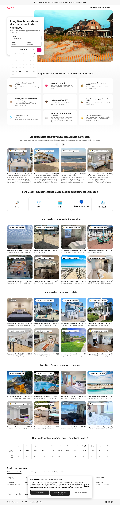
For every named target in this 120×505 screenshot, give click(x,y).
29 (30, 71)
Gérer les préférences (80, 492)
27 (23, 71)
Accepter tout (40, 492)
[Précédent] (56, 144)
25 (16, 71)
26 (20, 71)
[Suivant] (63, 144)
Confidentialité (24, 502)
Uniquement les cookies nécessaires (60, 493)
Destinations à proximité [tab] (14, 472)
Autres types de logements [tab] (32, 472)
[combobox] (25, 38)
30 (34, 71)
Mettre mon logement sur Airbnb (101, 7)
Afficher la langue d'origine (78, 2)
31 (13, 75)
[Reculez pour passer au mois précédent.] (13, 49)
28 (27, 71)
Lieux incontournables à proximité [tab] (53, 472)
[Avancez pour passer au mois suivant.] (33, 49)
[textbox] (17, 45)
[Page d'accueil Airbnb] (11, 7)
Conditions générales (36, 502)
